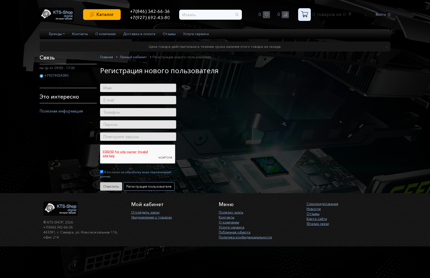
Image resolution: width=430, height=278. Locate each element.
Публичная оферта (234, 232)
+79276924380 (56, 75)
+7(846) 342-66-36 (150, 11)
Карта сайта (317, 219)
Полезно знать (231, 212)
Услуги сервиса (196, 34)
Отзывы (169, 34)
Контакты (80, 34)
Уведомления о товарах (151, 217)
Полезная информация (61, 111)
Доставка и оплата (139, 34)
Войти (381, 14)
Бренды (56, 34)
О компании (105, 34)
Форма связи (318, 224)
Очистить (111, 186)
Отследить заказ (145, 212)
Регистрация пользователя (148, 186)
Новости (314, 209)
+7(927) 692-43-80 (150, 17)
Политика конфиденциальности (245, 237)
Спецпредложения (322, 204)
